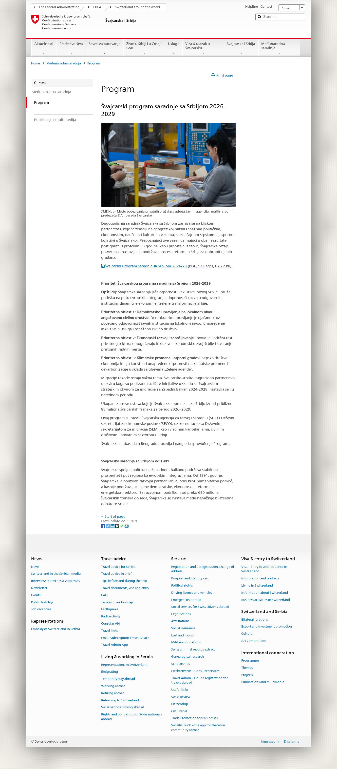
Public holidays (42, 602)
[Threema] (117, 526)
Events (35, 595)
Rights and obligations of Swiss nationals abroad (131, 716)
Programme (250, 660)
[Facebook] (103, 526)
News (35, 567)
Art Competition (253, 641)
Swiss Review (180, 697)
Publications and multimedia (262, 682)
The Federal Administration (59, 7)
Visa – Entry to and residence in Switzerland (264, 569)
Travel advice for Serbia (118, 567)
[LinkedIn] (113, 526)
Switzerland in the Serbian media (56, 574)
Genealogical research (187, 656)
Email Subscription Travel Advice (125, 638)
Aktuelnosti (43, 44)
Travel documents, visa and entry (125, 588)
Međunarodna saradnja (273, 46)
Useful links (179, 689)
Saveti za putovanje (104, 44)
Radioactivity (110, 616)
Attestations (180, 621)
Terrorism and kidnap (117, 602)
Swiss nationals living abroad (122, 707)
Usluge (173, 44)
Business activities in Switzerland (265, 600)
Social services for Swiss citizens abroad (200, 607)
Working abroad (113, 686)
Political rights (182, 585)
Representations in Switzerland (124, 665)
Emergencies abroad (186, 600)
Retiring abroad (113, 693)
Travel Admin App (114, 645)
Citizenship (179, 704)
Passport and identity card (190, 578)
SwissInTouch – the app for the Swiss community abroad (198, 727)
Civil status (179, 711)
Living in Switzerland (257, 585)
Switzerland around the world (137, 7)
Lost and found (182, 635)
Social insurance (183, 628)
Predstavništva (71, 44)
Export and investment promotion (266, 627)
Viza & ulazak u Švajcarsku (197, 46)
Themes (247, 668)
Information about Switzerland (264, 592)
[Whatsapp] (122, 526)
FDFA (97, 7)
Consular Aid (110, 623)
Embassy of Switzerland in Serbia (55, 629)
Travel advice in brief (116, 574)
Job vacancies (41, 609)
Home (35, 63)
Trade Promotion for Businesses (194, 718)
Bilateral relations (254, 619)
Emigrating (109, 672)
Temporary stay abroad (118, 679)
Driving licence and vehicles (191, 592)
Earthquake (109, 609)
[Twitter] (108, 526)
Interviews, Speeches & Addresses (55, 581)
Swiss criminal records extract (193, 649)
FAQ (104, 595)
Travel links (109, 630)
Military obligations (186, 642)
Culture (246, 634)
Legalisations (181, 614)
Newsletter (39, 588)
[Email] (127, 526)
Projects (247, 675)
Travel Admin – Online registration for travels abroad (199, 680)
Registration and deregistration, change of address (202, 569)
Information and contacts (260, 578)
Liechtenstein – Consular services (195, 671)
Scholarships (180, 664)
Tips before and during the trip (124, 581)
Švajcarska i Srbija (241, 44)
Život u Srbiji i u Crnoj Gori (143, 46)
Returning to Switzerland (120, 700)
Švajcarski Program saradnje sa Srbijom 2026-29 (168, 266)
